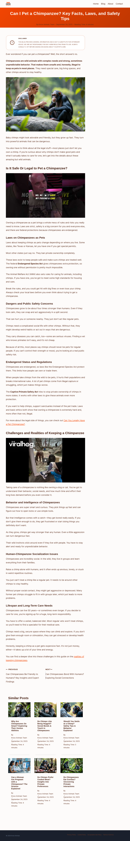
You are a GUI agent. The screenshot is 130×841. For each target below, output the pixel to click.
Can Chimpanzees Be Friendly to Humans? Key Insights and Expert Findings (22, 675)
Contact (119, 4)
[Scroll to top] (125, 825)
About (110, 4)
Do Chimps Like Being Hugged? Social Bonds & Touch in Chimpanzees (44, 726)
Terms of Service (108, 834)
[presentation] (19, 709)
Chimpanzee (65, 9)
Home (96, 4)
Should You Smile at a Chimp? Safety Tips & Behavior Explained (71, 726)
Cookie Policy (82, 834)
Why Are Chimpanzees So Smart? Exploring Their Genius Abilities (19, 726)
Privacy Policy (71, 834)
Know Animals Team (46, 24)
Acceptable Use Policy (95, 834)
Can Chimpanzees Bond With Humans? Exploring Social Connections (64, 673)
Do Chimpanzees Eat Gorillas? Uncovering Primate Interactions (71, 781)
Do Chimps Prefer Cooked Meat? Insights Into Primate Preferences (45, 781)
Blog (103, 4)
